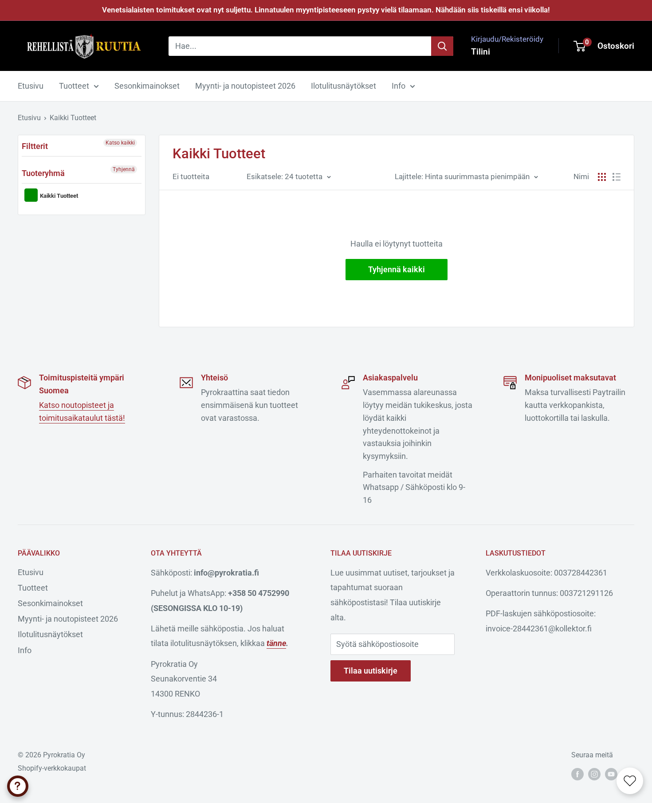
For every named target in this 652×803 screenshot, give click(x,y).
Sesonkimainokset (147, 85)
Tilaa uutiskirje (370, 670)
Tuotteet (74, 85)
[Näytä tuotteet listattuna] (617, 177)
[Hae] (442, 45)
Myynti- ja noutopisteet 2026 (245, 85)
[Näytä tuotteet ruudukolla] (602, 177)
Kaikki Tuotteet (73, 118)
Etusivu (30, 85)
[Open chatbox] (17, 786)
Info (398, 85)
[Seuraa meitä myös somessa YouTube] (611, 774)
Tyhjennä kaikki (396, 269)
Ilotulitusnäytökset (343, 85)
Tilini (480, 51)
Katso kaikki (120, 143)
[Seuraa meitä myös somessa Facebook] (577, 774)
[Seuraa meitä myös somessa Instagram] (594, 774)
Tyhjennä (124, 169)
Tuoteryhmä (43, 173)
